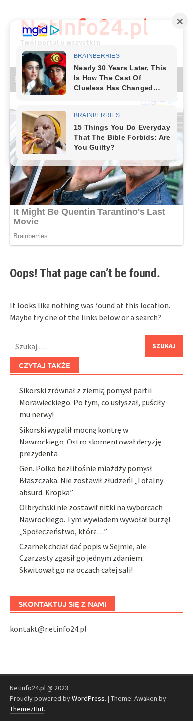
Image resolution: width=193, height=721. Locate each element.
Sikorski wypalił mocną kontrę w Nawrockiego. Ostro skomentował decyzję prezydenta (90, 441)
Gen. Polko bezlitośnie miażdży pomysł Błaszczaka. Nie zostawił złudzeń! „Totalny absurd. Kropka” (91, 480)
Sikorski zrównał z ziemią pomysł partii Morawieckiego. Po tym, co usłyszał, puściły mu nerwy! (92, 402)
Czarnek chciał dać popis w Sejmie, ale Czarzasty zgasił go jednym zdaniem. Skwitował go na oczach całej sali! (82, 558)
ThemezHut (27, 708)
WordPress (88, 698)
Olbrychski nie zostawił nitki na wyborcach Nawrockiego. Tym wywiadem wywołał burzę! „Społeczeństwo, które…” (94, 519)
